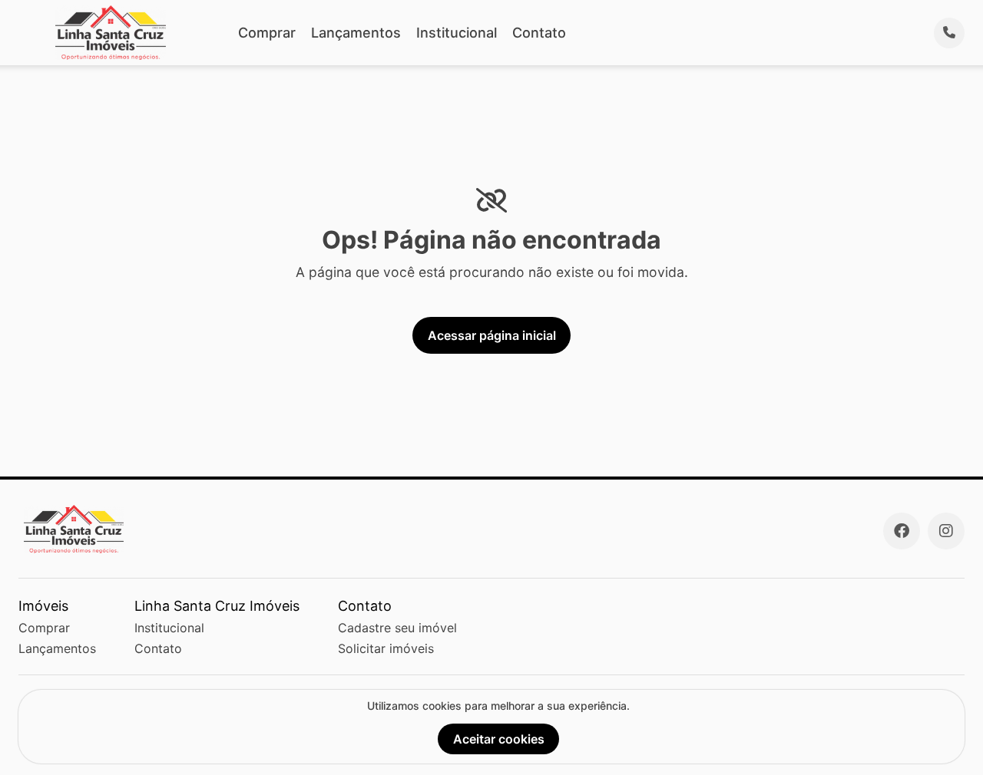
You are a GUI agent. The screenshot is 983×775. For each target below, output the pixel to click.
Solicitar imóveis (386, 648)
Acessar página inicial (492, 335)
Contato (539, 33)
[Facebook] (901, 531)
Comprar (267, 33)
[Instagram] (946, 531)
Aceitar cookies (498, 739)
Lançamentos (356, 33)
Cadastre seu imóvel (397, 627)
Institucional (456, 33)
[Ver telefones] (949, 33)
